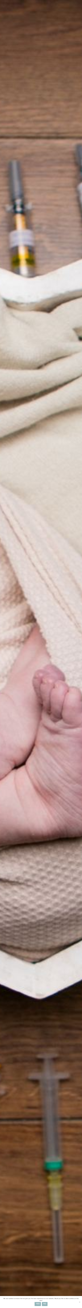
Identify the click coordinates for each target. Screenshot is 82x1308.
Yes (38, 1304)
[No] (79, 1302)
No (44, 1304)
